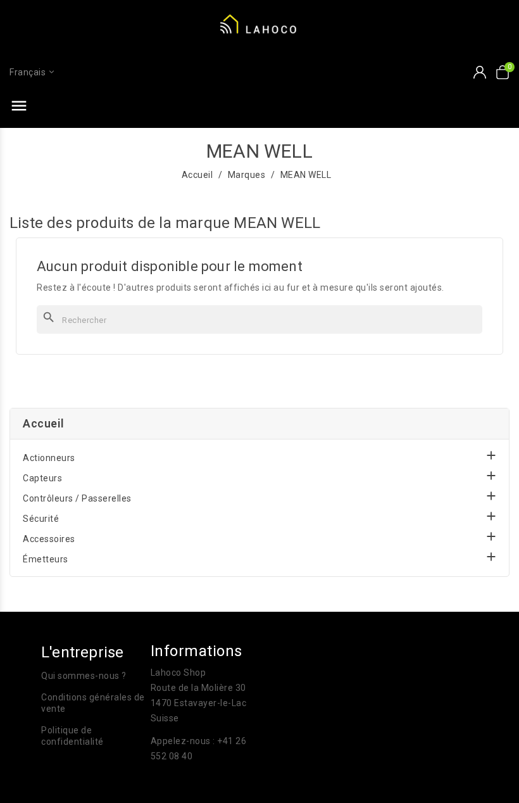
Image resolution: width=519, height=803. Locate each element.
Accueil (44, 423)
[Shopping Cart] (503, 72)
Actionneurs (49, 458)
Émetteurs (45, 559)
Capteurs (42, 478)
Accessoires (49, 539)
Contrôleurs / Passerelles (77, 498)
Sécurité (41, 519)
